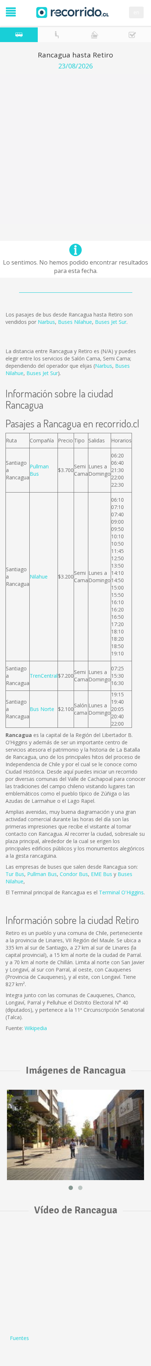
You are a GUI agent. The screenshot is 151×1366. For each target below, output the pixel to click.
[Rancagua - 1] (75, 1135)
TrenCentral (44, 675)
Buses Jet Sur (110, 321)
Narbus (46, 321)
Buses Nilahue (75, 321)
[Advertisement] (75, 149)
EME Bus (101, 874)
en (136, 12)
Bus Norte (42, 709)
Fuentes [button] (19, 1338)
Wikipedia (36, 1028)
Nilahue (39, 576)
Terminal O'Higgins (121, 892)
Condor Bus (74, 874)
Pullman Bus (42, 874)
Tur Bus (14, 874)
